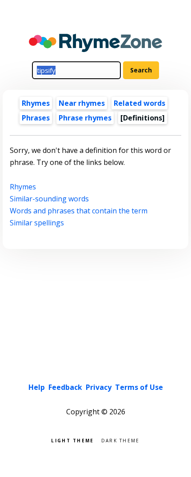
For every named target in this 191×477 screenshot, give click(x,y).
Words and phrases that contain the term (78, 211)
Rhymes (36, 103)
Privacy (98, 387)
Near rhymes (82, 103)
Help (36, 387)
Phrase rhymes (85, 118)
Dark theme (120, 440)
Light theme (72, 440)
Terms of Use (139, 387)
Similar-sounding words (49, 199)
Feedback (65, 387)
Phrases (36, 118)
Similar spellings (37, 223)
